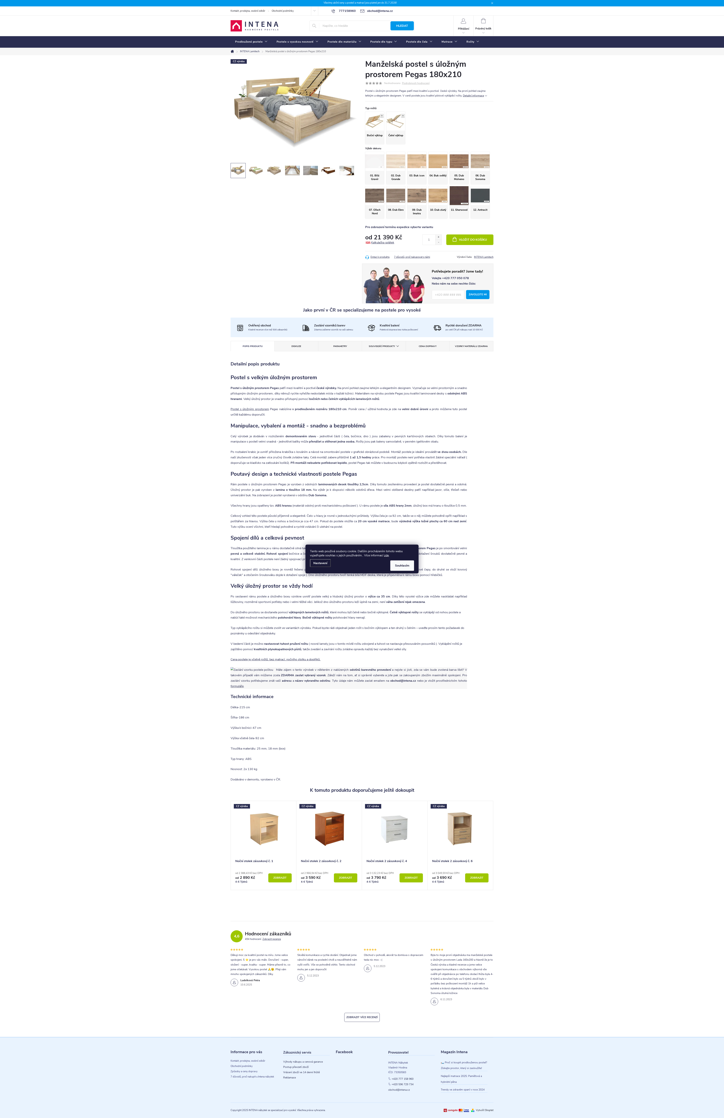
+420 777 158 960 (402, 1078)
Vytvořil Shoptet (484, 1110)
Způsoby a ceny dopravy (244, 1071)
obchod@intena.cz (399, 1089)
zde (386, 555)
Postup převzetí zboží (296, 1067)
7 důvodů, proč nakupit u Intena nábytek (252, 1076)
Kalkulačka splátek (382, 242)
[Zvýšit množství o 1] (438, 237)
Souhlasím (402, 566)
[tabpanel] (263, 845)
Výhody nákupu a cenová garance (303, 1061)
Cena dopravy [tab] (427, 346)
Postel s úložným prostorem (250, 409)
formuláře (237, 686)
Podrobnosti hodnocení (415, 83)
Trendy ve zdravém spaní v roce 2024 (463, 1089)
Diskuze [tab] (296, 346)
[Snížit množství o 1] (438, 242)
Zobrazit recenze (271, 939)
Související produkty (382, 346)
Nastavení (320, 563)
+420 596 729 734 (402, 1084)
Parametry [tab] (340, 346)
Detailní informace (473, 95)
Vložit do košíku (473, 240)
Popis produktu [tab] (253, 346)
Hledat (402, 26)
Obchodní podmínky (283, 11)
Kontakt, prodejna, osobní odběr (248, 11)
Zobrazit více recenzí (362, 1017)
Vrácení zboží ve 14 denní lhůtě (301, 1072)
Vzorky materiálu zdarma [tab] (471, 346)
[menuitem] (251, 42)
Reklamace (289, 1077)
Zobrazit (280, 878)
